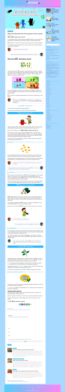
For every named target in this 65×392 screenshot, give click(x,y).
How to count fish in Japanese (50, 53)
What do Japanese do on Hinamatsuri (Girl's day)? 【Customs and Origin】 (25, 371)
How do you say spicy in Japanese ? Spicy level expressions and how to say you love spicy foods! (52, 65)
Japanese (9, 6)
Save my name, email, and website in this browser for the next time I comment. (20, 339)
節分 (26, 309)
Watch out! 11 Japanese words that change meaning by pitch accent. (52, 73)
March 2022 (48, 91)
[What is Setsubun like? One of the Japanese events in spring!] (26, 304)
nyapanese (48, 70)
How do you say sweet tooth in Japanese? (16, 380)
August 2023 (48, 84)
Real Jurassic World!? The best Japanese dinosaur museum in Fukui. (52, 50)
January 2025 (48, 82)
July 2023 (47, 86)
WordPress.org (48, 127)
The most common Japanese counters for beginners (55, 39)
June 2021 (47, 98)
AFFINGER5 (37, 390)
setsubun (17, 309)
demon (9, 309)
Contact (37, 6)
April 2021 (47, 101)
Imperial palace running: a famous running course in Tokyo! (19, 381)
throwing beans (21, 309)
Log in (47, 124)
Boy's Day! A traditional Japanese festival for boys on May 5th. (23, 349)
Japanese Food (30, 6)
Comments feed (48, 126)
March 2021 (48, 103)
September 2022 (48, 89)
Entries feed (48, 125)
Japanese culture (13, 309)
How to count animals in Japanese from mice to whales (55, 32)
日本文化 (24, 309)
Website (9, 335)
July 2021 (47, 96)
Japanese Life (23, 6)
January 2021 (48, 106)
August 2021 (48, 94)
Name (9, 328)
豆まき (28, 309)
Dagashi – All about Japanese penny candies (20, 360)
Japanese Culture (15, 6)
